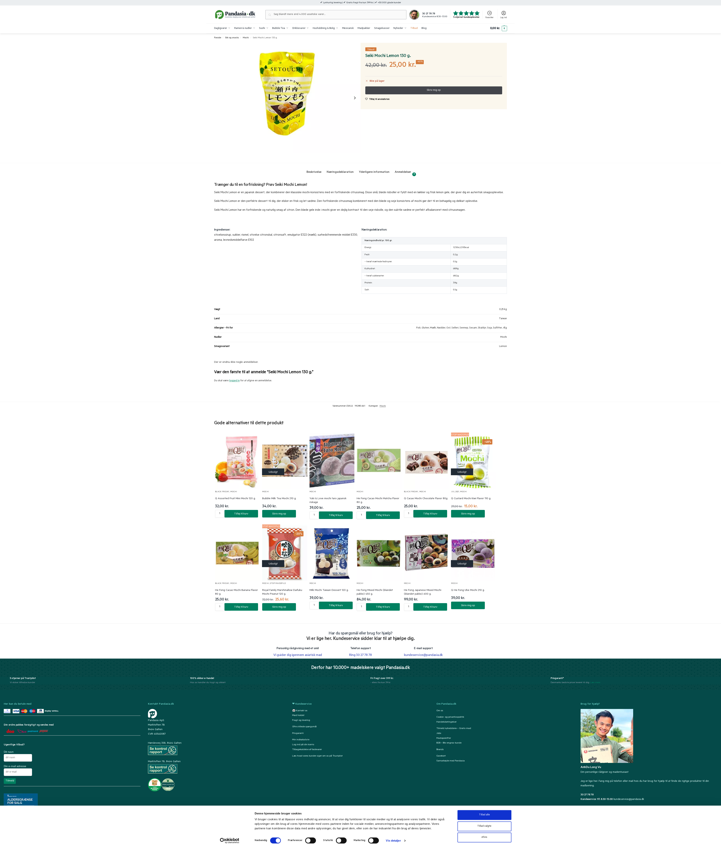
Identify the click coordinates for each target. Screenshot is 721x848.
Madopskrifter (443, 738)
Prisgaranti (298, 733)
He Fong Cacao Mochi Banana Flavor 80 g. (236, 592)
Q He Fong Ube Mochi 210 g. (468, 590)
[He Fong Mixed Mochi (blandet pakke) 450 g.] (379, 552)
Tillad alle (484, 814)
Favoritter (489, 18)
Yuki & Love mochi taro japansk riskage (328, 500)
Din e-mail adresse (15, 766)
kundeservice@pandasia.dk (629, 799)
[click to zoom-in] (287, 98)
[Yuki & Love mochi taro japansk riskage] (332, 461)
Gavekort (441, 756)
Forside (217, 38)
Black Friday (222, 492)
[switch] (310, 840)
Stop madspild (278, 584)
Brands (440, 749)
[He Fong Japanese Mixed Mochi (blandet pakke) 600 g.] (426, 552)
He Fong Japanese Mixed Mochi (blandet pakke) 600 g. (422, 592)
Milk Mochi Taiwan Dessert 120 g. (329, 590)
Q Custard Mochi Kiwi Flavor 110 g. (471, 498)
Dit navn (9, 751)
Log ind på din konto (303, 744)
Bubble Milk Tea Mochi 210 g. (279, 498)
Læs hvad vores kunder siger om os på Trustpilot (317, 756)
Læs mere (595, 682)
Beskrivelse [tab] (313, 172)
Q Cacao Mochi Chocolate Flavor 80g (425, 498)
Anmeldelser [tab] (405, 173)
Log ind (503, 18)
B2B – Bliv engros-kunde (448, 743)
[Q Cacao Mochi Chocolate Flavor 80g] (426, 461)
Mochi (246, 38)
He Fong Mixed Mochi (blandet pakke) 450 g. (375, 592)
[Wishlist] (252, 439)
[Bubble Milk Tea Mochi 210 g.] (284, 461)
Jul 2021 (455, 492)
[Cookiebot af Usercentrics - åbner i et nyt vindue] (229, 840)
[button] (498, 28)
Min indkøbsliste (300, 740)
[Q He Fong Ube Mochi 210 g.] (473, 552)
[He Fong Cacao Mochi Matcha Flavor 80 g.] (379, 461)
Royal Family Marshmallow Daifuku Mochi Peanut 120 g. (282, 592)
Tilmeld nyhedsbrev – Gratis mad (453, 728)
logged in (234, 380)
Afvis (484, 837)
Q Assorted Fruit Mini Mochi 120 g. (235, 498)
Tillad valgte (484, 826)
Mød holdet (298, 715)
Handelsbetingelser (446, 722)
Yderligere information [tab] (374, 172)
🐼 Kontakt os (299, 710)
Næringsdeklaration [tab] (340, 172)
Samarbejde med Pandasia (450, 761)
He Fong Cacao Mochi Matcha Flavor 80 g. (378, 500)
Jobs (438, 733)
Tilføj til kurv (241, 514)
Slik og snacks (232, 38)
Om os (439, 710)
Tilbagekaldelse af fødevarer (307, 749)
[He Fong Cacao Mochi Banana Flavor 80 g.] (237, 552)
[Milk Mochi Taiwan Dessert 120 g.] (332, 552)
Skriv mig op (279, 514)
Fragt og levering (301, 720)
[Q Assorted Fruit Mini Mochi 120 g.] (237, 461)
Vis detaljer (393, 840)
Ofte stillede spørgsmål (304, 727)
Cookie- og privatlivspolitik (450, 717)
